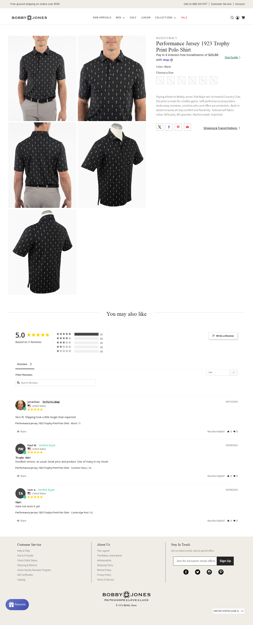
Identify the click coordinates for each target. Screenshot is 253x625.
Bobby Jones (130, 605)
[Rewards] (17, 604)
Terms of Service (105, 580)
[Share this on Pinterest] (178, 127)
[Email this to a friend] (187, 127)
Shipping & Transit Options (221, 128)
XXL (203, 80)
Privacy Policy (104, 575)
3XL (213, 80)
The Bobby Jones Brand (109, 556)
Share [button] (23, 431)
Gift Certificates (25, 575)
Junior (146, 17)
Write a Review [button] (225, 335)
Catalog (21, 580)
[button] (229, 431)
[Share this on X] (159, 127)
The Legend (103, 551)
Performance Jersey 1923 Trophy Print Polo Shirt (42, 423)
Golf (133, 17)
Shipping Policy (105, 565)
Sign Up (225, 561)
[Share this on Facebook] (168, 127)
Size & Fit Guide (25, 556)
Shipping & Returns (27, 565)
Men (118, 17)
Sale (184, 17)
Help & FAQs (23, 551)
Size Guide (231, 58)
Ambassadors (104, 560)
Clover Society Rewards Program (34, 570)
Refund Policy (104, 570)
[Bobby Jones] (29, 18)
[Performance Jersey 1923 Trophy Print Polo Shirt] (42, 78)
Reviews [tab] (22, 364)
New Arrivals (102, 17)
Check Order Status (27, 560)
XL (192, 80)
